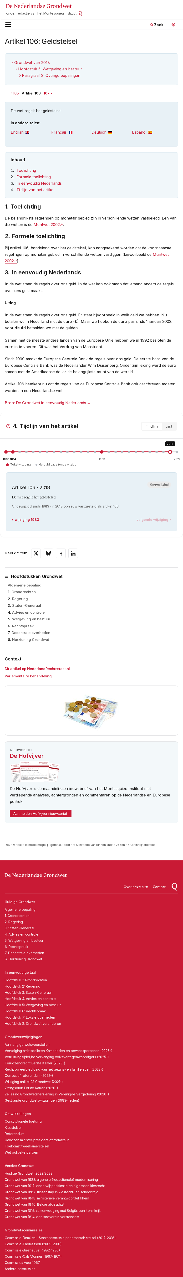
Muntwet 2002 (47, 224)
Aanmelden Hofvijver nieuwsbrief (40, 813)
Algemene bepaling (24, 585)
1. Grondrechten (17, 916)
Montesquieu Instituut (59, 13)
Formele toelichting (33, 176)
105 (16, 93)
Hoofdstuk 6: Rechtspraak (25, 1011)
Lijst (168, 426)
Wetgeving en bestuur (31, 619)
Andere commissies (20, 1269)
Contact (159, 887)
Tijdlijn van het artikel (35, 189)
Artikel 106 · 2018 (31, 487)
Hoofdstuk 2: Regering (22, 986)
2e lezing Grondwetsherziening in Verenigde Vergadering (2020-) (57, 1094)
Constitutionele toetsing (23, 1121)
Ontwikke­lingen (18, 1114)
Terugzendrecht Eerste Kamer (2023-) (35, 1063)
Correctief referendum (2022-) (29, 1075)
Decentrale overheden (31, 632)
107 (47, 93)
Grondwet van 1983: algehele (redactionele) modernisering (51, 1180)
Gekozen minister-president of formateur (37, 1140)
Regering (20, 599)
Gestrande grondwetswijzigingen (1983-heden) (42, 1100)
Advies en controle (28, 612)
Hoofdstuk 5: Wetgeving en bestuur (50, 69)
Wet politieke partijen (21, 1152)
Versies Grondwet (20, 1166)
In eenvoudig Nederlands (39, 183)
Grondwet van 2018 (32, 62)
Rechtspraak (23, 626)
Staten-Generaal (26, 605)
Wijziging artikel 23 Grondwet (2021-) (34, 1082)
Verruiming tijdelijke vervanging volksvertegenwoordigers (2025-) (57, 1057)
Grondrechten (23, 592)
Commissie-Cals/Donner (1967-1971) (33, 1256)
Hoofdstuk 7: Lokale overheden (30, 1017)
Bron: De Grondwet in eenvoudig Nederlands (45, 402)
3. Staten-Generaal (19, 928)
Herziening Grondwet (30, 639)
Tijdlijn (152, 426)
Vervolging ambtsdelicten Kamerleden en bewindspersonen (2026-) (58, 1051)
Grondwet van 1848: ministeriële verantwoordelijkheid (47, 1198)
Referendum (14, 1134)
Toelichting (26, 170)
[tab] (31, 132)
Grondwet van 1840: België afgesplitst (34, 1204)
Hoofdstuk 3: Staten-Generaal (28, 992)
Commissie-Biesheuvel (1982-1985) (32, 1250)
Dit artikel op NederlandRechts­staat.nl (37, 668)
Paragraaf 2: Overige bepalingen (51, 75)
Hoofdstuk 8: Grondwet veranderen (33, 1023)
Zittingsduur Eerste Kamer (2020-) (31, 1088)
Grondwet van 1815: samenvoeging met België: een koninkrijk (53, 1211)
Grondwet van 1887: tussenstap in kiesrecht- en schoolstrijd (51, 1192)
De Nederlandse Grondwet (39, 6)
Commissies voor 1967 (22, 1263)
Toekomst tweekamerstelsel (27, 1146)
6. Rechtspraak (16, 947)
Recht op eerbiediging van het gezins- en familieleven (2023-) (54, 1069)
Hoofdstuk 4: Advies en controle (30, 999)
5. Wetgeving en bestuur (24, 940)
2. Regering (14, 922)
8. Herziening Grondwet (23, 959)
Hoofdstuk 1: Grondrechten (26, 980)
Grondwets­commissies (24, 1230)
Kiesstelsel (13, 1127)
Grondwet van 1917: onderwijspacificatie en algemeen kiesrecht (55, 1186)
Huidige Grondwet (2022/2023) (29, 1173)
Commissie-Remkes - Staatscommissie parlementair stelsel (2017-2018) (60, 1238)
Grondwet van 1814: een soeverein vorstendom (42, 1217)
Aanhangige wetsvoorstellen (27, 1044)
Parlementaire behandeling (28, 676)
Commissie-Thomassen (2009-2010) (33, 1244)
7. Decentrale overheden (24, 953)
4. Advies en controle (21, 934)
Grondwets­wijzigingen (23, 1037)
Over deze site (136, 887)
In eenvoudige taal (20, 972)
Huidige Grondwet (20, 902)
